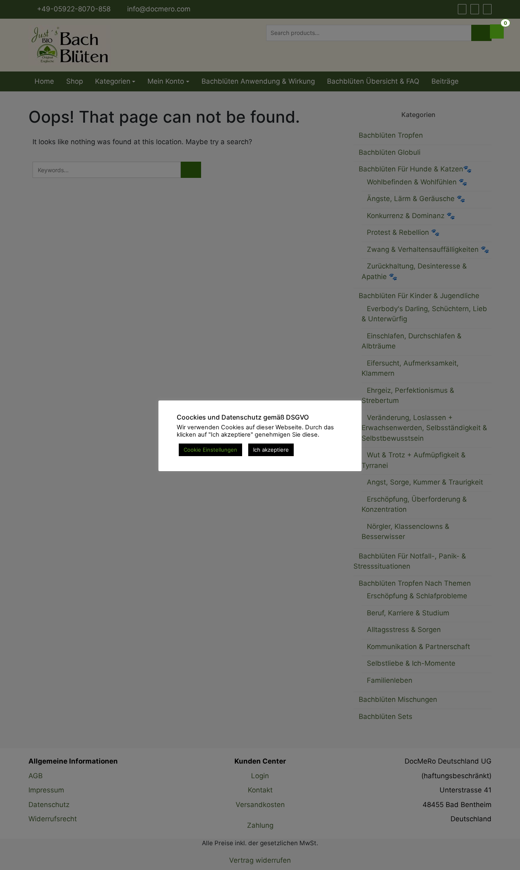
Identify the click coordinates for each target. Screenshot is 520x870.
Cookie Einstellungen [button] (210, 449)
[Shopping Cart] (497, 31)
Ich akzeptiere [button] (271, 449)
